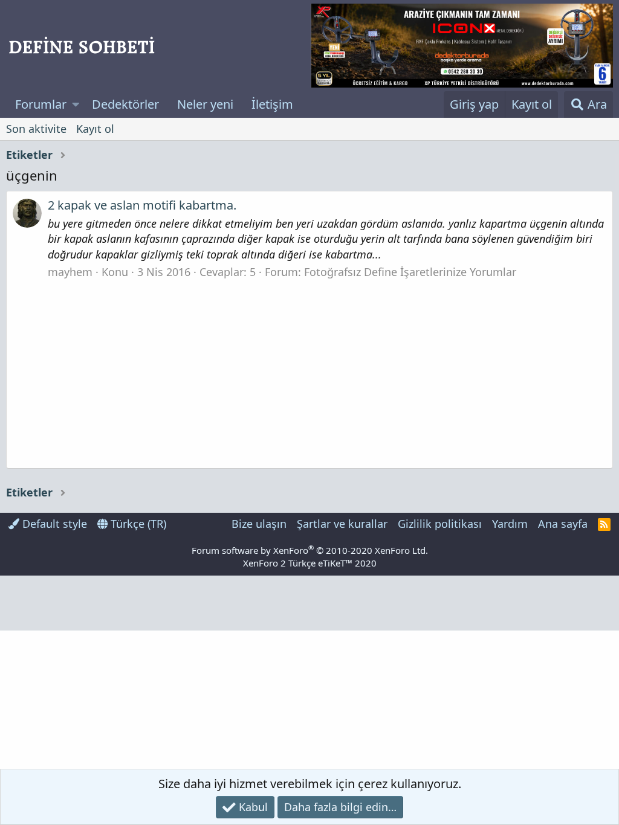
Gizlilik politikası (440, 523)
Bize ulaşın (259, 523)
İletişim (272, 104)
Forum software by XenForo (310, 550)
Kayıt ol (95, 128)
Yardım (510, 523)
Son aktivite (36, 128)
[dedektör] (462, 46)
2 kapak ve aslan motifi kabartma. (142, 205)
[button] (76, 104)
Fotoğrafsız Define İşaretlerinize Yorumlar (410, 272)
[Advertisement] (309, 370)
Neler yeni (205, 104)
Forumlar (40, 104)
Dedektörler (125, 104)
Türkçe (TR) (137, 523)
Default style (53, 523)
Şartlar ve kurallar (342, 523)
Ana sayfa (563, 523)
